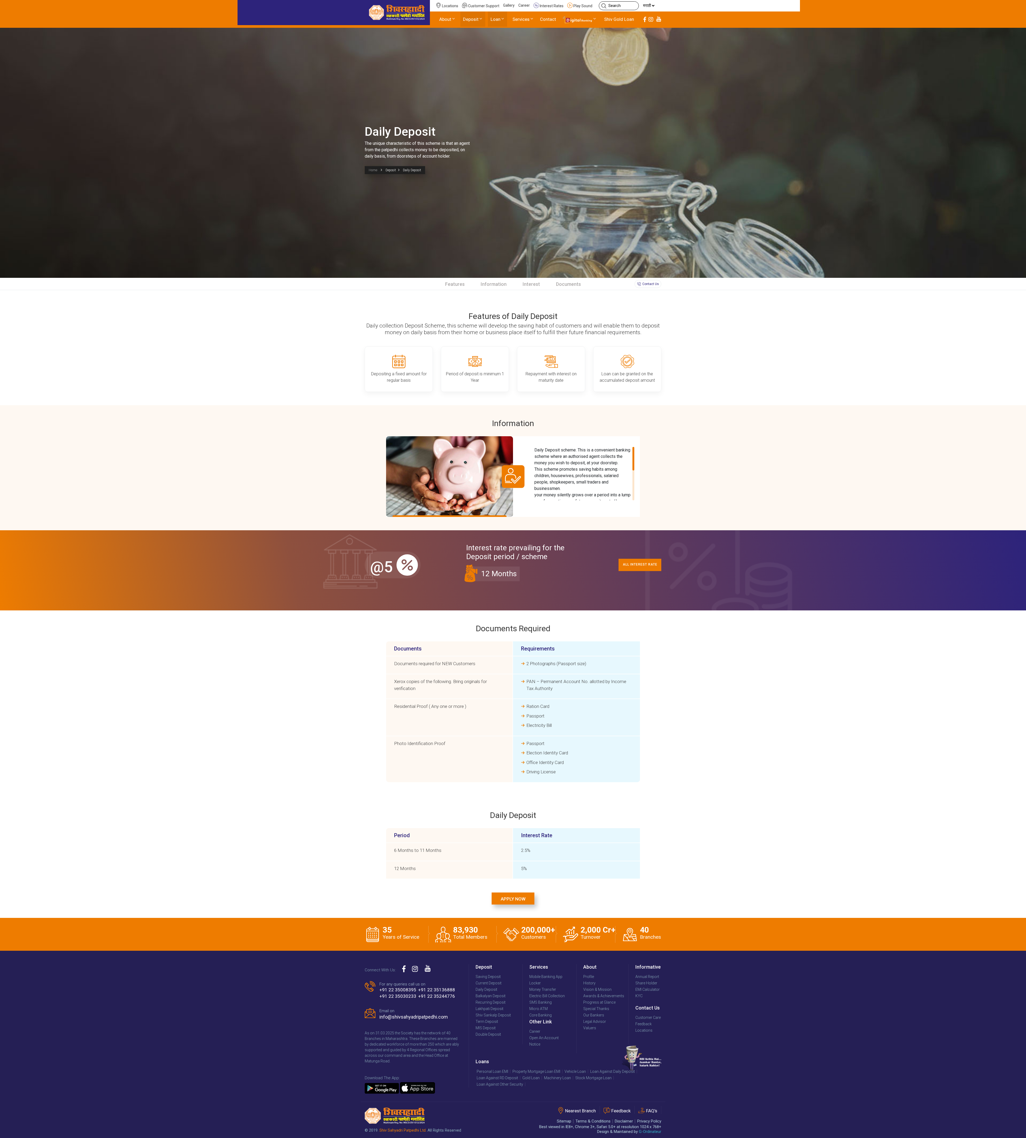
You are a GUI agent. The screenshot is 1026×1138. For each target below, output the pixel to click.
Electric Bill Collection (547, 996)
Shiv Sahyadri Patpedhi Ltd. (402, 1130)
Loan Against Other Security (500, 1084)
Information (494, 284)
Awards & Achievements (603, 996)
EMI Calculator (647, 989)
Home (373, 170)
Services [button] (521, 19)
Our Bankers (593, 1015)
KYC (639, 996)
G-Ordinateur (650, 1131)
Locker (535, 983)
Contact (548, 19)
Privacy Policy (649, 1121)
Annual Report (647, 977)
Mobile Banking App (545, 977)
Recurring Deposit (491, 1002)
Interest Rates (551, 6)
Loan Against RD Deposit (497, 1078)
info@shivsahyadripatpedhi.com (413, 1017)
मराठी (647, 5)
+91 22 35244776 (436, 996)
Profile (588, 977)
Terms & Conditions (593, 1121)
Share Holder (646, 983)
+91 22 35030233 (397, 996)
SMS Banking (540, 1002)
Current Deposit (489, 983)
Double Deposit (488, 1034)
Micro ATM (538, 1009)
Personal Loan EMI (492, 1071)
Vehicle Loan (575, 1071)
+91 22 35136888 (436, 989)
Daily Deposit (486, 989)
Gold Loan (531, 1078)
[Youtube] (658, 19)
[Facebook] (644, 19)
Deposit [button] (471, 19)
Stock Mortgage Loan (593, 1078)
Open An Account (544, 1038)
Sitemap (564, 1121)
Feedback (643, 1024)
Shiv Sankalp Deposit (493, 1015)
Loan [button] (495, 19)
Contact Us (650, 284)
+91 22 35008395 (397, 989)
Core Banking (540, 1015)
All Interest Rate (640, 564)
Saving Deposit (488, 977)
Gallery (509, 5)
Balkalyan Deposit (491, 996)
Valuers (589, 1028)
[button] (579, 19)
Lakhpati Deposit (489, 1009)
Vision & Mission (597, 989)
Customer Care (648, 1017)
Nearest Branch (580, 1111)
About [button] (445, 19)
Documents (568, 284)
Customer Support (483, 6)
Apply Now (513, 899)
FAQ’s (651, 1111)
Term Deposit (487, 1021)
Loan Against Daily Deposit (612, 1071)
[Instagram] (650, 19)
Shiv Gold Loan (619, 19)
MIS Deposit (486, 1028)
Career (524, 5)
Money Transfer (542, 989)
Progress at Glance (599, 1002)
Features (455, 284)
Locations (449, 6)
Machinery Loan (557, 1078)
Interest (531, 284)
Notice (534, 1044)
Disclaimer (624, 1121)
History (589, 983)
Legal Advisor (594, 1021)
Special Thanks (596, 1009)
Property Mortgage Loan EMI (536, 1071)
